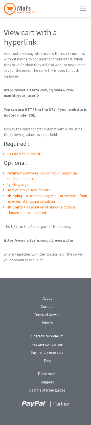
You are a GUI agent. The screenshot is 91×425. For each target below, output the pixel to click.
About (47, 298)
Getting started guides (47, 390)
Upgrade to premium (47, 336)
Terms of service (47, 314)
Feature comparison (47, 344)
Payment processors (47, 352)
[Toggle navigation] (83, 9)
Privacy (47, 323)
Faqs (47, 360)
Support (47, 382)
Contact (47, 306)
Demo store (47, 373)
